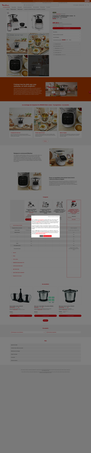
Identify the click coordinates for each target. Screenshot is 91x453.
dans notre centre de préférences (42, 232)
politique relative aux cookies (40, 233)
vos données (38, 221)
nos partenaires (41, 219)
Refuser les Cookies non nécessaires (53, 216)
